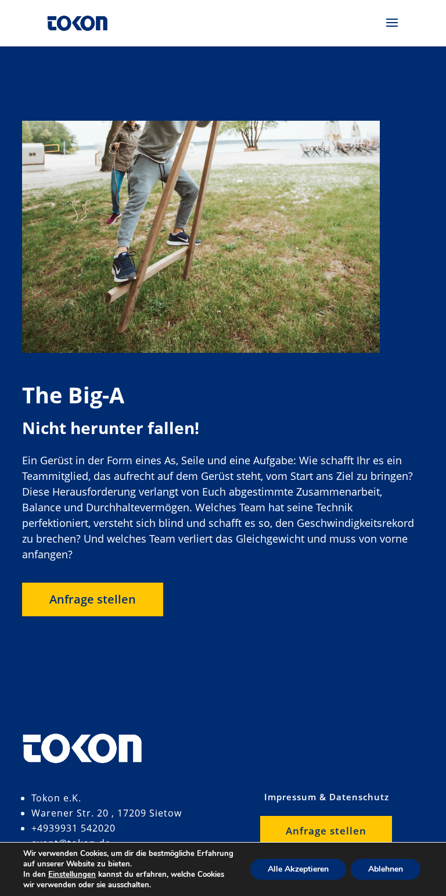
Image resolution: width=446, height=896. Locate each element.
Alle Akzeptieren (298, 869)
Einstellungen (72, 874)
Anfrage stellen (92, 599)
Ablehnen (385, 869)
